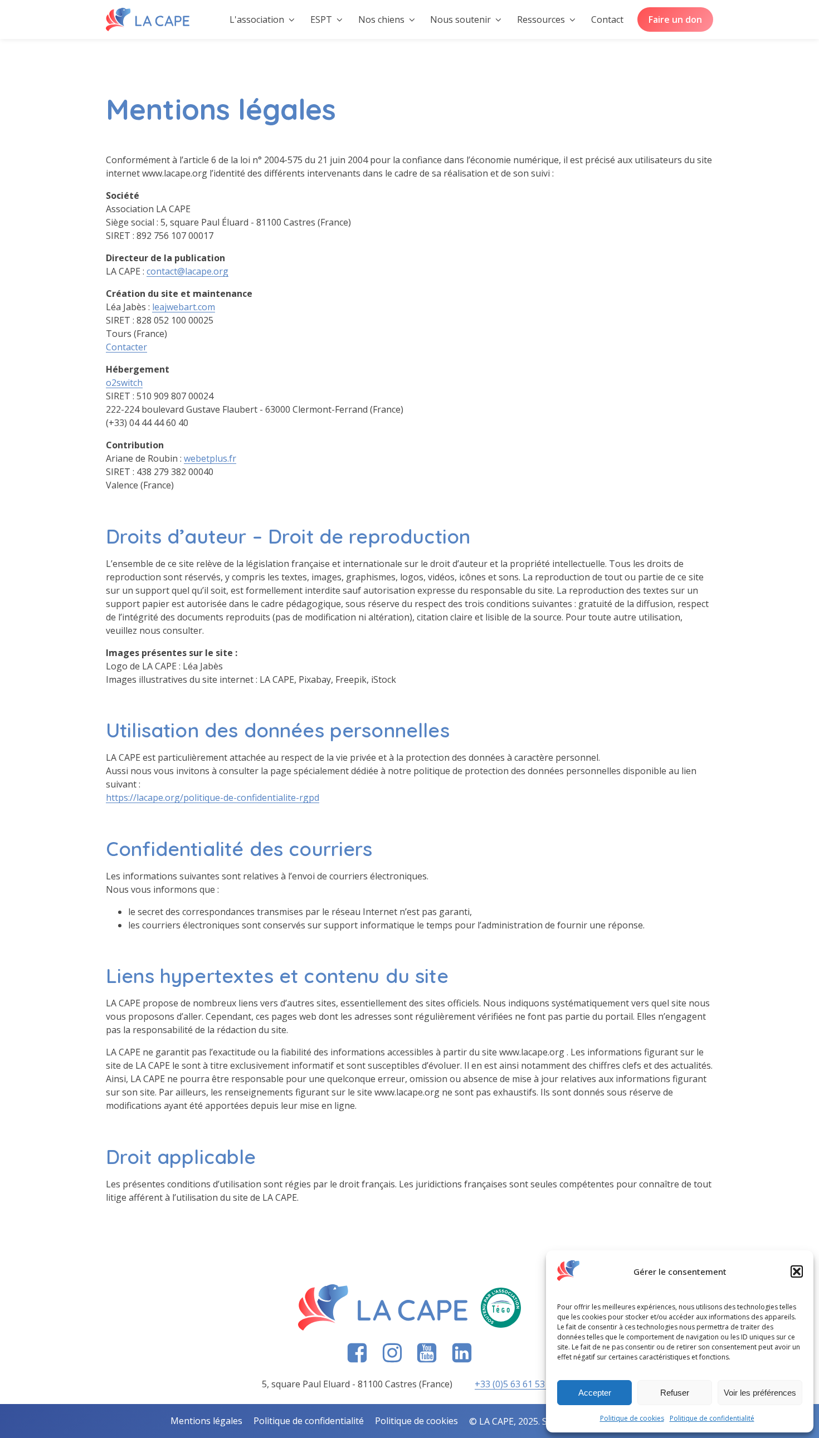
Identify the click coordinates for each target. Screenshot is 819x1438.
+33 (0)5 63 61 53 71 (516, 1384)
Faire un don (675, 19)
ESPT (321, 19)
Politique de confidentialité (712, 1418)
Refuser (674, 1392)
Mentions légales (206, 1421)
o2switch (124, 382)
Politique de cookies (632, 1418)
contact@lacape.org (187, 271)
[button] (796, 1271)
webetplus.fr (210, 458)
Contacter (126, 347)
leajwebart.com (183, 307)
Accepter (594, 1392)
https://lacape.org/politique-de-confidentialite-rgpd (212, 797)
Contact (607, 19)
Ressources (541, 19)
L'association (257, 19)
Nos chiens (381, 19)
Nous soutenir (460, 19)
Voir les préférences (760, 1392)
